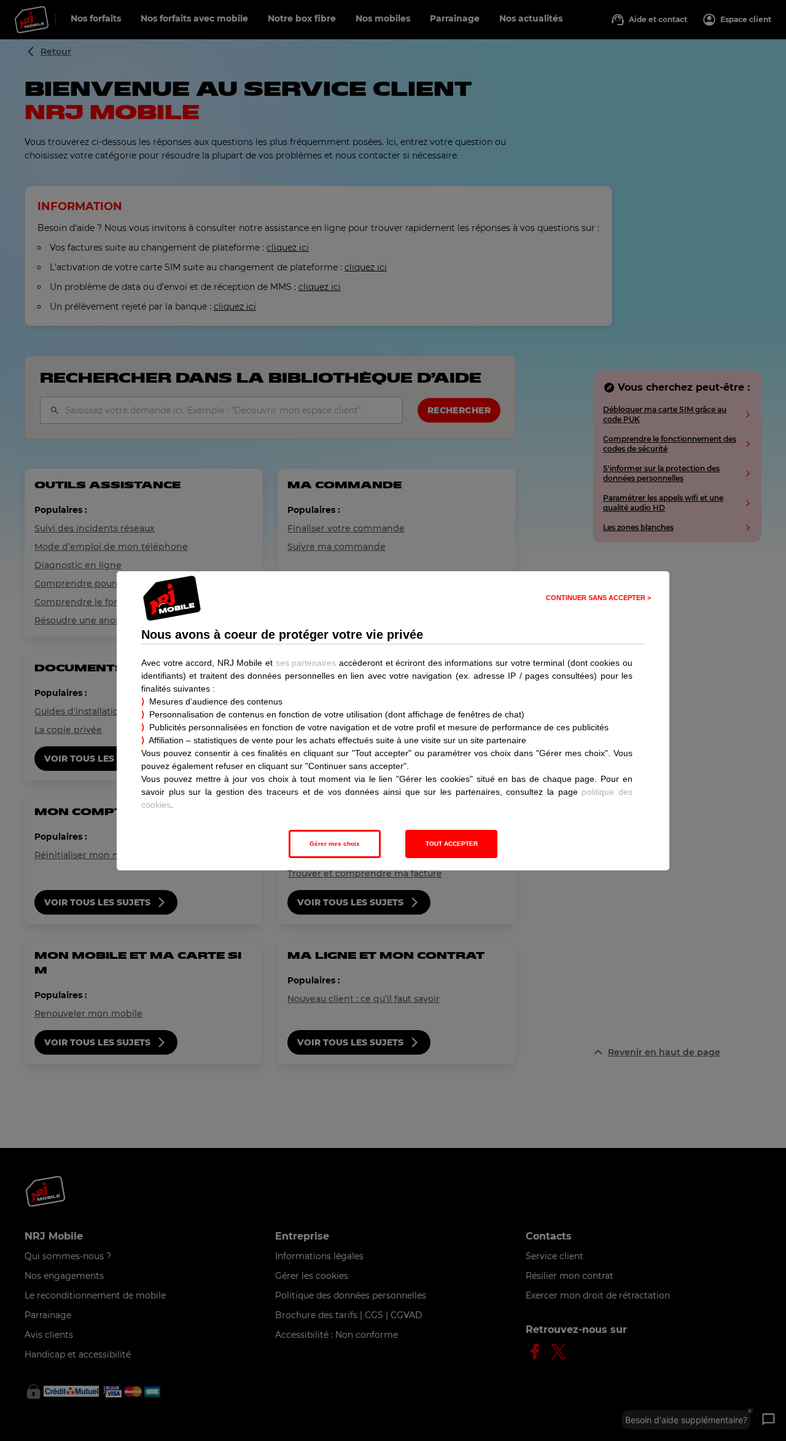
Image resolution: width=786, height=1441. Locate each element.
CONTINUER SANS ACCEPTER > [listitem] (598, 597)
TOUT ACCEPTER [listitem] (452, 843)
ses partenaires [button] (306, 663)
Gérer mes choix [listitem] (334, 843)
